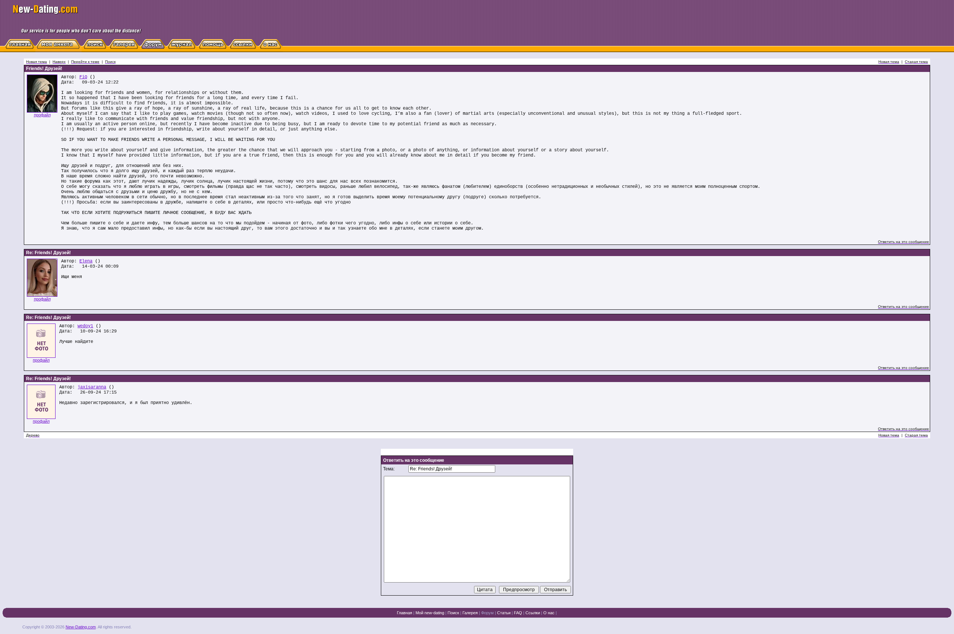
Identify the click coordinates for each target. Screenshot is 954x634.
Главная (404, 613)
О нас (549, 613)
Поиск (453, 613)
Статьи (504, 613)
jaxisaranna (92, 387)
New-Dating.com (81, 627)
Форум (487, 613)
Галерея (470, 613)
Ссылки (532, 613)
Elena (85, 261)
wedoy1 (85, 326)
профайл (42, 115)
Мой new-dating (430, 613)
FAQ (518, 613)
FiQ (83, 77)
